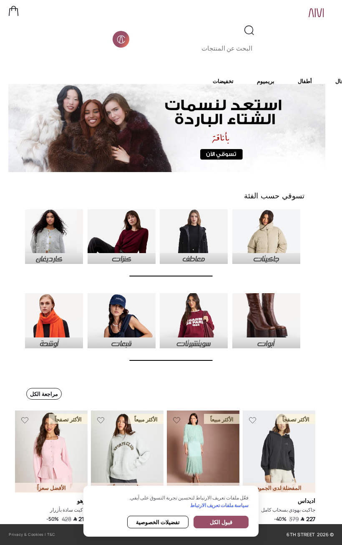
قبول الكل (221, 522)
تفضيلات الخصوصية (158, 522)
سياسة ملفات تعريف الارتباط (219, 505)
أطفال (305, 81)
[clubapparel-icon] (121, 39)
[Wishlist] (252, 420)
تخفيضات (223, 81)
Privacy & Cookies (26, 534)
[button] (14, 11)
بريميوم (265, 81)
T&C (51, 534)
